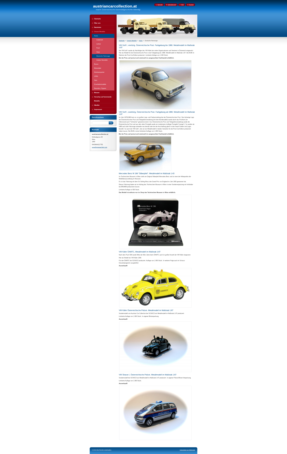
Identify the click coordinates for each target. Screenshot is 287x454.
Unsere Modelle (132, 40)
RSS (182, 4)
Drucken (191, 4)
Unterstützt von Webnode (187, 450)
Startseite (122, 40)
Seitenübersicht (172, 4)
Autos (140, 40)
